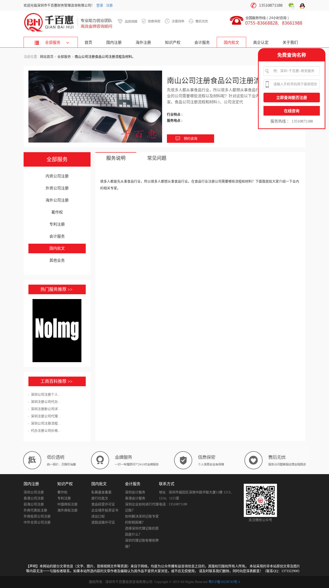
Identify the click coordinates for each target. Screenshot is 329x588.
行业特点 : (175, 114)
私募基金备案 (101, 492)
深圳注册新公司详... (46, 409)
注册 (109, 5)
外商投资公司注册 (37, 516)
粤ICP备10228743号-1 (224, 582)
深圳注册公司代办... (46, 402)
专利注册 (57, 224)
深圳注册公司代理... (46, 416)
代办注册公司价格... (46, 430)
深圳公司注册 (34, 492)
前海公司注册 (34, 504)
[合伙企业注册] (57, 330)
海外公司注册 (57, 200)
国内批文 (231, 42)
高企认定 (261, 42)
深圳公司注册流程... (46, 423)
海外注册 (143, 42)
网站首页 (46, 57)
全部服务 (64, 57)
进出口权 (98, 516)
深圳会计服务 (135, 492)
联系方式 (166, 484)
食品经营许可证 (103, 504)
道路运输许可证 (103, 522)
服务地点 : (175, 120)
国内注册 (114, 42)
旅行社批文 (99, 498)
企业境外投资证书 (104, 510)
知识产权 (172, 42)
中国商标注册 (67, 504)
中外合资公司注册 (37, 522)
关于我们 (290, 42)
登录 (99, 5)
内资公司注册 (57, 176)
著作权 (57, 212)
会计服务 (202, 42)
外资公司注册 (57, 188)
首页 (88, 42)
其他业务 (57, 260)
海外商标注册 (67, 510)
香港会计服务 (135, 498)
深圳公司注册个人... (46, 394)
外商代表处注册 (35, 510)
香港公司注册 (34, 498)
